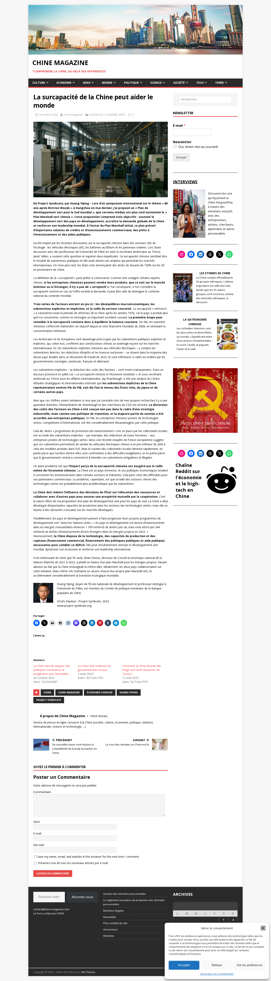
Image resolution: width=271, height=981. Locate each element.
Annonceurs (110, 929)
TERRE (219, 82)
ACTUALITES (96, 114)
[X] (219, 254)
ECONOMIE (64, 82)
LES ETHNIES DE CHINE (215, 273)
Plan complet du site (115, 923)
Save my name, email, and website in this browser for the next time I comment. (88, 856)
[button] (263, 928)
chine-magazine (69, 692)
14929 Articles (98, 716)
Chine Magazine (73, 114)
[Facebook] (191, 254)
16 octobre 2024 (48, 114)
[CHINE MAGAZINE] (135, 52)
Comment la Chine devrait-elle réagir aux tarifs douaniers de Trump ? (141, 670)
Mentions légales (113, 910)
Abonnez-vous (82, 897)
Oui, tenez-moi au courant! (198, 147)
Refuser (217, 965)
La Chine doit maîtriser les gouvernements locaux (94, 668)
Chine (47, 692)
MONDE (107, 82)
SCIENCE (156, 82)
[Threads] (210, 254)
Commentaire (42, 792)
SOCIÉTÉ (179, 82)
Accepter (184, 965)
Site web (38, 845)
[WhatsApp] (229, 254)
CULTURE (38, 82)
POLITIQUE (131, 82)
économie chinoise (99, 692)
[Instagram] (181, 254)
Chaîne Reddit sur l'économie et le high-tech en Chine (189, 480)
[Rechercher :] (205, 99)
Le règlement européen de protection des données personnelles (134, 902)
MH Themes (88, 972)
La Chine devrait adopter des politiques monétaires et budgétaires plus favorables (51, 670)
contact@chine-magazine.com (51, 909)
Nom (36, 822)
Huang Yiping (129, 692)
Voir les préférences (249, 965)
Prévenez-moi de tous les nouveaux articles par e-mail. (73, 863)
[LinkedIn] (200, 254)
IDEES (86, 82)
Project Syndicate (48, 700)
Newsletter (182, 142)
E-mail (37, 833)
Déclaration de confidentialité (217, 974)
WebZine (108, 936)
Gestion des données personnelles (124, 894)
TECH (200, 82)
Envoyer (181, 157)
